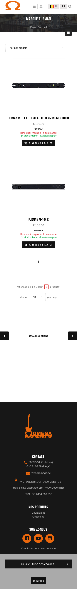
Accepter (38, 580)
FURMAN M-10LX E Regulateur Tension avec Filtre (38, 118)
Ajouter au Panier (40, 143)
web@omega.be (41, 472)
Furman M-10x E (38, 219)
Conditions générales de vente (38, 548)
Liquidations (38, 512)
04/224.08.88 (34, 466)
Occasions (38, 516)
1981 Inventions (38, 335)
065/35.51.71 (36, 462)
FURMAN (38, 129)
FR (63, 6)
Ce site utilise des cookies (37, 564)
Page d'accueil (38, 27)
